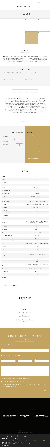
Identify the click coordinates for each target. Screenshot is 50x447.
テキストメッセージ (6, 365)
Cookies (30, 432)
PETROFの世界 (19, 6)
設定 (35, 440)
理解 (44, 440)
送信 (45, 390)
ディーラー (31, 6)
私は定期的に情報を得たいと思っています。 (14, 381)
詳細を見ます (10, 445)
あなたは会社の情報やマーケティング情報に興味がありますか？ (15, 378)
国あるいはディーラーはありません (12, 355)
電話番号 (37, 359)
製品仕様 (25, 171)
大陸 (2, 348)
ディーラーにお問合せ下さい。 (25, 339)
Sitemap (20, 432)
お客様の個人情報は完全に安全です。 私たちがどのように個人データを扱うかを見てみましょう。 (23, 384)
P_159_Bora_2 (6, 285)
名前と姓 (3, 359)
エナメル (20, 359)
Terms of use (25, 432)
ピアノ (25, 6)
